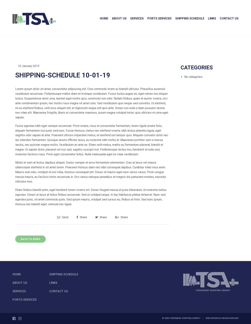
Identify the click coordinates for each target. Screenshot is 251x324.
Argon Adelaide (230, 318)
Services (137, 18)
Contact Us (229, 18)
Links (212, 18)
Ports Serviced (159, 18)
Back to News (30, 239)
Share (83, 217)
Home (104, 18)
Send (64, 217)
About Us (119, 18)
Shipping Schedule (189, 18)
